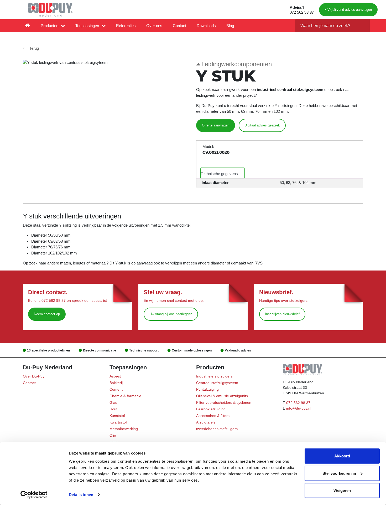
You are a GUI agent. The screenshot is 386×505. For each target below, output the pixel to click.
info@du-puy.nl (298, 408)
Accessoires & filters (212, 416)
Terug (34, 48)
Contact (179, 25)
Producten (49, 25)
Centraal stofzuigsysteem (217, 383)
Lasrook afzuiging (211, 409)
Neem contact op (47, 314)
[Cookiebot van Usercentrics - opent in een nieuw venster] (34, 495)
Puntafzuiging (207, 389)
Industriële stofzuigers (214, 376)
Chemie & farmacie (125, 396)
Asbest (115, 376)
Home (27, 25)
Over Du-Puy (33, 376)
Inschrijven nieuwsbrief (282, 314)
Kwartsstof (118, 422)
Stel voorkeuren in (339, 473)
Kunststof (117, 416)
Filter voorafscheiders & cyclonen (223, 402)
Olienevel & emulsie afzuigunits (222, 396)
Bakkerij (116, 383)
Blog (230, 25)
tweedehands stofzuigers (217, 429)
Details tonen (81, 494)
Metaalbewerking (123, 429)
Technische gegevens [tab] (219, 173)
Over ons (154, 25)
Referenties (126, 25)
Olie (112, 435)
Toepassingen (87, 25)
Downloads (206, 25)
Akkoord (342, 456)
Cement (116, 389)
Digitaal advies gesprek (262, 125)
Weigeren (342, 490)
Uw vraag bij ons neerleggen (170, 314)
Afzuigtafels (205, 422)
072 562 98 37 (302, 12)
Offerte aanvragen (215, 125)
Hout (113, 409)
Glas (113, 402)
